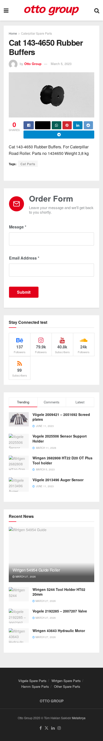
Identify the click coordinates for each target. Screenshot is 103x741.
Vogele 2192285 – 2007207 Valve (59, 610)
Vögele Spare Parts (32, 680)
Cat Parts (27, 164)
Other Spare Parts (67, 686)
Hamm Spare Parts (35, 686)
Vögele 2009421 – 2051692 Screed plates (61, 417)
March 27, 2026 (25, 576)
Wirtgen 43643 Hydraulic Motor (58, 630)
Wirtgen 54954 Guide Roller (36, 570)
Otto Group (33, 63)
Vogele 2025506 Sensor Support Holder (59, 439)
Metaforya (79, 718)
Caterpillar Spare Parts (36, 33)
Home (13, 33)
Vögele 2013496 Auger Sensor (58, 479)
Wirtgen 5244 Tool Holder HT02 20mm (58, 592)
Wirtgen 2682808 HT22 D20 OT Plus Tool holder (62, 460)
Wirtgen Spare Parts (66, 680)
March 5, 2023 (61, 63)
